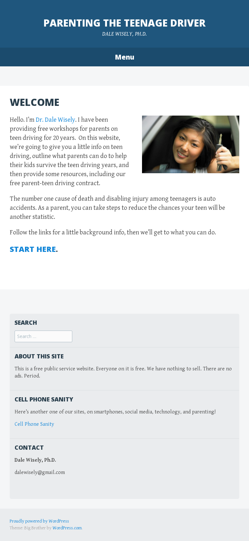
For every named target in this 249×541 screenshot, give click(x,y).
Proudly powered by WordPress (39, 521)
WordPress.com (67, 528)
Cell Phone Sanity (34, 424)
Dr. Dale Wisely (55, 120)
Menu (124, 57)
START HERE (33, 249)
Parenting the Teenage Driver (124, 22)
